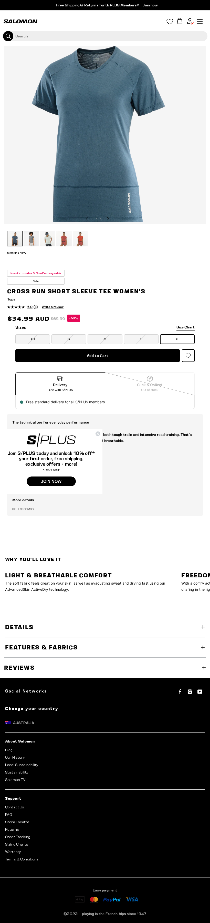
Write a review (53, 306)
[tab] (60, 383)
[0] (180, 21)
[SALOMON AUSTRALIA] (20, 21)
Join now (150, 5)
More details (23, 500)
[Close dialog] (97, 433)
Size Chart (185, 327)
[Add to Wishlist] (188, 355)
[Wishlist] (170, 22)
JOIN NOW (51, 481)
